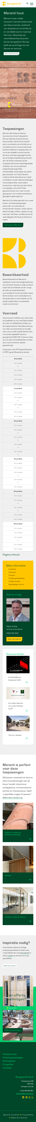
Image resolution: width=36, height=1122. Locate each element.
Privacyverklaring (27, 1115)
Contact (7, 1067)
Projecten (12, 575)
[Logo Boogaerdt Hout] (15, 3)
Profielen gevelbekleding (16, 578)
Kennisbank (12, 569)
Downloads (12, 572)
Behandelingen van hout (16, 584)
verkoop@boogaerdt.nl (24, 1093)
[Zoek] (26, 3)
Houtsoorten (10, 1054)
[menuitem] (26, 3)
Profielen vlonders (14, 581)
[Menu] (30, 3)
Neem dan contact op (13, 797)
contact (10, 956)
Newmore (23, 1118)
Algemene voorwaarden (11, 1115)
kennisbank (24, 953)
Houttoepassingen (13, 1057)
